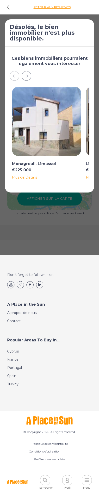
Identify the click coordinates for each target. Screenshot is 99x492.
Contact (14, 321)
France (13, 359)
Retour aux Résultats (52, 7)
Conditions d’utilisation (45, 451)
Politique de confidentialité (49, 443)
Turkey (13, 384)
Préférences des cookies (49, 459)
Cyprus (13, 351)
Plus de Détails (24, 177)
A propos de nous (22, 313)
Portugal (14, 368)
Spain (11, 376)
